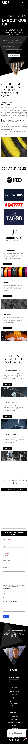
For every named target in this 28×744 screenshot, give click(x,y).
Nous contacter (14, 673)
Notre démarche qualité (14, 696)
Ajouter (3, 597)
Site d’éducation (14, 728)
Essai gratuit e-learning (14, 705)
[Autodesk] (14, 678)
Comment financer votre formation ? (14, 722)
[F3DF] (14, 670)
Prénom (4, 541)
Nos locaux (14, 694)
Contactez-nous (14, 716)
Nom (4, 546)
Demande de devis (14, 703)
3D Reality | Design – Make (14, 698)
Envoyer (5, 616)
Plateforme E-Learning (14, 727)
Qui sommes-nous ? (14, 691)
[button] (22, 2)
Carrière (14, 697)
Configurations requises (14, 721)
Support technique (14, 718)
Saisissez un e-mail (7, 555)
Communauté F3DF (14, 719)
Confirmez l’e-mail (6, 560)
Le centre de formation (14, 693)
